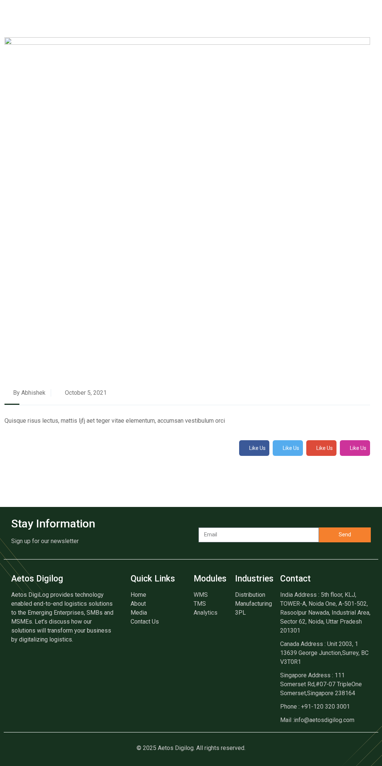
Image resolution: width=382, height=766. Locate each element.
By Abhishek (29, 392)
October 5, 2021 (85, 392)
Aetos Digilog (37, 579)
